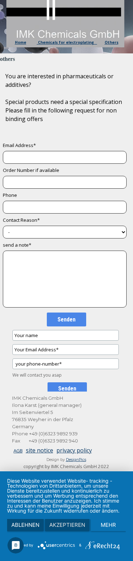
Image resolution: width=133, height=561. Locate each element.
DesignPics (76, 459)
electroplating (81, 42)
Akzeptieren (67, 524)
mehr (108, 524)
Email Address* (19, 145)
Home (20, 42)
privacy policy (74, 450)
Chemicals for (51, 42)
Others (111, 42)
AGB (18, 450)
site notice (39, 450)
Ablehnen (25, 524)
